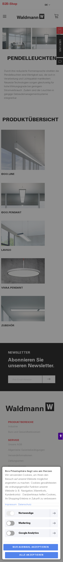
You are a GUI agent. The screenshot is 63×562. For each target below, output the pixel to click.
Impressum (11, 505)
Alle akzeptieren (31, 555)
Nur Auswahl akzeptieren (31, 547)
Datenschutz (24, 505)
